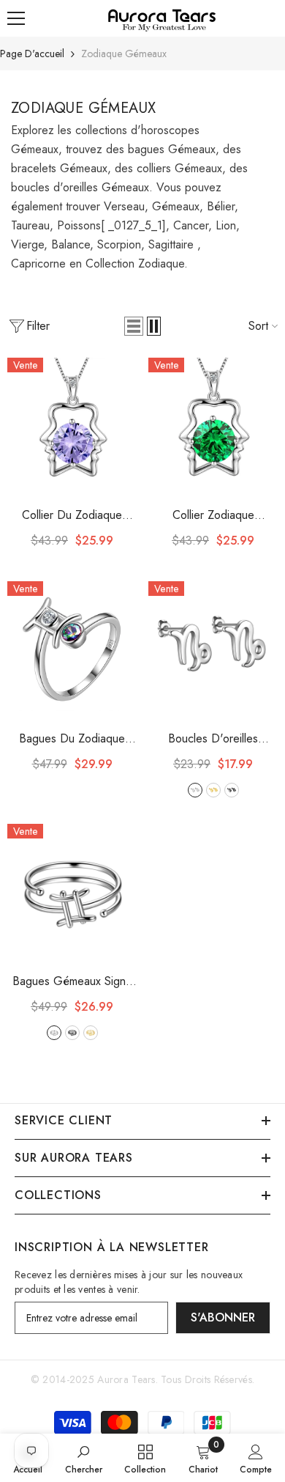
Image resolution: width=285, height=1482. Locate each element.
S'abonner (223, 1317)
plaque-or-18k (90, 1032)
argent (195, 790)
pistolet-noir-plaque (72, 1032)
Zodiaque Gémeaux (124, 53)
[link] (84, 1458)
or (213, 790)
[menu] (16, 18)
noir (231, 790)
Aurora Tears (126, 1379)
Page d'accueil (32, 53)
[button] (133, 326)
